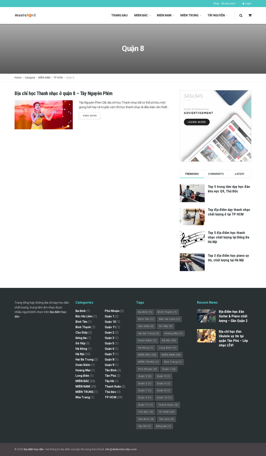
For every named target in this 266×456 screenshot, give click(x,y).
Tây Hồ (109, 381)
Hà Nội (79, 354)
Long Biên (82, 375)
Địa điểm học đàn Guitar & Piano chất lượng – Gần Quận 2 (233, 316)
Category (30, 77)
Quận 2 (109, 332)
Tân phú (110, 375)
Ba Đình (80, 311)
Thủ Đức (110, 392)
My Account (228, 3)
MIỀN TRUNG (189, 15)
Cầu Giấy (81, 332)
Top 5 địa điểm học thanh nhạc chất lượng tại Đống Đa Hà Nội (228, 237)
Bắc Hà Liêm (83, 316)
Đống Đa (81, 338)
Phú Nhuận (112, 311)
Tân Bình (111, 370)
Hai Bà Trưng (84, 359)
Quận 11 (110, 327)
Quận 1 (109, 316)
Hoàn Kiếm (82, 365)
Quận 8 (70, 77)
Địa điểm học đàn (34, 449)
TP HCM (58, 77)
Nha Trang (82, 397)
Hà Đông (81, 348)
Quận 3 (109, 338)
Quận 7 (109, 354)
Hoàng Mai (82, 370)
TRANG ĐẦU (119, 15)
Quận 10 (110, 321)
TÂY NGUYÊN (216, 15)
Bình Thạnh (83, 327)
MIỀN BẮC (141, 15)
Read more (90, 115)
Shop (216, 3)
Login (248, 3)
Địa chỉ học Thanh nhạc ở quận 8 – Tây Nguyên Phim (63, 93)
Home (18, 77)
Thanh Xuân (113, 386)
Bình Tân (81, 321)
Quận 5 (109, 343)
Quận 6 (109, 348)
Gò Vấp (80, 343)
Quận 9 (109, 365)
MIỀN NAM (164, 15)
